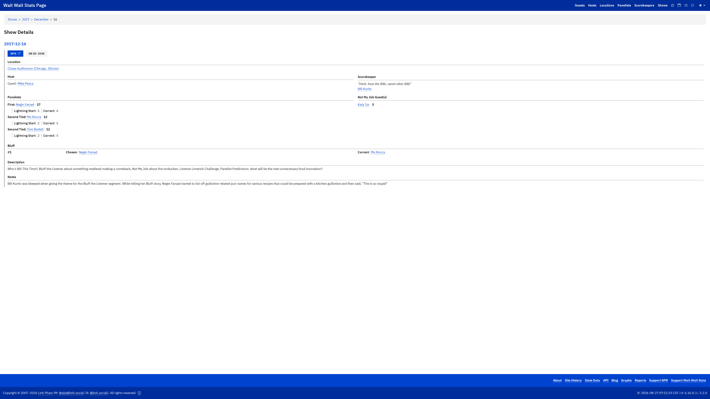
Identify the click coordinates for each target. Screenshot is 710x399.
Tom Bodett (35, 129)
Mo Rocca (34, 117)
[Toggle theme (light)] (702, 5)
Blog (614, 380)
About (557, 380)
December (41, 19)
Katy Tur (363, 105)
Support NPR (658, 380)
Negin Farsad (25, 105)
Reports (640, 380)
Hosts (592, 5)
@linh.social (98, 393)
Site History (573, 380)
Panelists (624, 5)
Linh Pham (45, 393)
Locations (607, 5)
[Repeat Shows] (692, 5)
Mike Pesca (25, 83)
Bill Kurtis (364, 89)
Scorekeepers (644, 5)
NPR (13, 53)
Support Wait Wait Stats (688, 380)
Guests (580, 5)
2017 (25, 19)
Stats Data (592, 380)
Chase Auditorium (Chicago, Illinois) (33, 68)
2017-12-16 (15, 43)
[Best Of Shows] (672, 5)
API (605, 380)
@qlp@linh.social (71, 393)
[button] (139, 393)
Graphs (626, 380)
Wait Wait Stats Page (24, 5)
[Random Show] (686, 5)
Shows (662, 5)
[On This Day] (679, 5)
